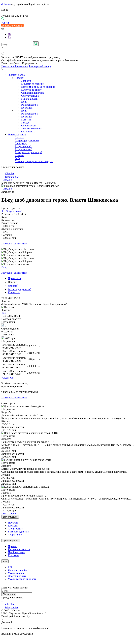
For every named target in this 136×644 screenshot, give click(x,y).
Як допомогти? (23, 149)
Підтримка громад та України (38, 86)
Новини (19, 155)
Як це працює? (23, 146)
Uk (9, 34)
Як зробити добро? (18, 570)
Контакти (13, 555)
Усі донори (7, 377)
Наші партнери (16, 552)
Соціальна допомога (32, 92)
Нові (24, 101)
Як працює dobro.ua (19, 549)
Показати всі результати (14, 66)
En (9, 37)
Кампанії (26, 119)
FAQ (17, 158)
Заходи (25, 122)
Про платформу (17, 134)
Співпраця (21, 143)
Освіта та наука (30, 95)
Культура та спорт (31, 89)
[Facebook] (1, 600)
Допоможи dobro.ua (12, 25)
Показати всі (8, 513)
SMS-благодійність (32, 128)
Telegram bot (11, 177)
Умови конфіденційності (22, 579)
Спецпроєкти (28, 125)
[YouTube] (2, 600)
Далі (3, 313)
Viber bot (9, 173)
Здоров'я (26, 80)
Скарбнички (28, 131)
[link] (68, 249)
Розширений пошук (40, 66)
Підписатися (9, 594)
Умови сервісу (16, 573)
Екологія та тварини (32, 83)
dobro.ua (6, 4)
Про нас (19, 137)
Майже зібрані (29, 98)
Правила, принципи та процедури (34, 161)
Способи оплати (17, 576)
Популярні (27, 107)
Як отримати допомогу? (28, 152)
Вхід (3, 267)
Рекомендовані (29, 104)
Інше (5, 561)
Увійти (5, 22)
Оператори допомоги (27, 140)
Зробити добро (16, 74)
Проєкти (19, 77)
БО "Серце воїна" (11, 211)
